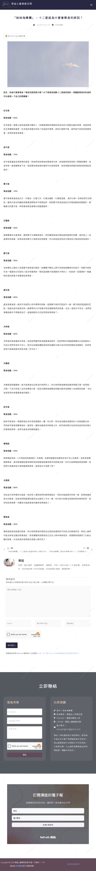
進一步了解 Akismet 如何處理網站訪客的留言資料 (58, 653)
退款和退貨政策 (73, 864)
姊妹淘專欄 (59, 25)
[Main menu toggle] (91, 5)
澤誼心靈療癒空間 (9, 6)
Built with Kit (48, 837)
